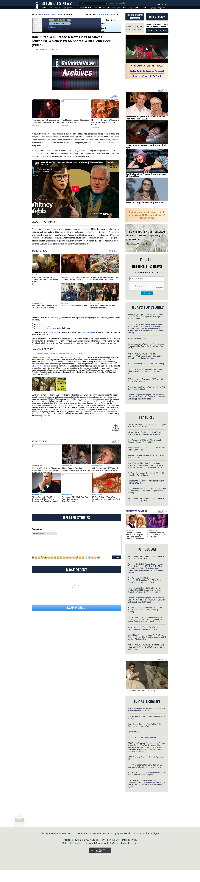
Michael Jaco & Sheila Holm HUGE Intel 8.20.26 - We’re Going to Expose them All (144, 433)
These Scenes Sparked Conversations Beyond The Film (76, 469)
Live (119, 8)
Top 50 (131, 8)
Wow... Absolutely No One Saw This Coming (146, 364)
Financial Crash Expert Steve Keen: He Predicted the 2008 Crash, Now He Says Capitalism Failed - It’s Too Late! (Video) (144, 590)
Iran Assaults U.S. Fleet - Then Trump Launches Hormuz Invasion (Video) (143, 628)
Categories (160, 8)
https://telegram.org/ (157, 236)
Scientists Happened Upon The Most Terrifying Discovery (104, 278)
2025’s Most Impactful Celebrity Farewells (145, 202)
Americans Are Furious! (137, 338)
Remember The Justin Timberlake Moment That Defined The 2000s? (145, 117)
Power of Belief (85, 8)
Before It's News (56, 3)
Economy (53, 8)
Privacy (87, 833)
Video (125, 8)
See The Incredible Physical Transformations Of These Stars (146, 175)
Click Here (53, 332)
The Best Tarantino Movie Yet (74, 306)
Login (158, 4)
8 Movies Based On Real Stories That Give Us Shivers (157, 535)
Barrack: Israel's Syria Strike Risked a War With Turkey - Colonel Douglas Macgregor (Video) (145, 610)
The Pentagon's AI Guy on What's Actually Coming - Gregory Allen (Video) (145, 441)
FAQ (70, 833)
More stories (65, 29)
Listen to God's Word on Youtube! (147, 71)
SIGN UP (135, 272)
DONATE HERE (135, 18)
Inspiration (112, 8)
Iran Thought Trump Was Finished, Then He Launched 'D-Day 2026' (146, 499)
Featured (44, 8)
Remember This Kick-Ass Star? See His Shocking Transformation (76, 499)
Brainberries (37, 275)
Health (61, 8)
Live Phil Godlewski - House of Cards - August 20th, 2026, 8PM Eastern (147, 426)
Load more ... (76, 608)
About (44, 833)
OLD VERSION (157, 17)
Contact (78, 833)
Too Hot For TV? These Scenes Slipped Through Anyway (75, 278)
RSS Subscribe (141, 833)
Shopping (151, 8)
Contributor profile (54, 29)
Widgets (155, 833)
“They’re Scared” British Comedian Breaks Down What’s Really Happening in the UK (145, 766)
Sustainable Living (99, 8)
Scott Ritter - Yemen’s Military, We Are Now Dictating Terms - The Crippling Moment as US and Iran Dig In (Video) (147, 637)
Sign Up (164, 4)
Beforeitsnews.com (51, 14)
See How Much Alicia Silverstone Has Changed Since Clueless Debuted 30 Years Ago (46, 470)
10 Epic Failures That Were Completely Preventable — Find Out (106, 499)
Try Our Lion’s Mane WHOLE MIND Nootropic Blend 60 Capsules (58, 353)
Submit (147, 293)
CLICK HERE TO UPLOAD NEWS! (157, 31)
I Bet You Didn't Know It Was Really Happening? (102, 307)
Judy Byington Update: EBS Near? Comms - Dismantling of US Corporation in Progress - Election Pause (146, 317)
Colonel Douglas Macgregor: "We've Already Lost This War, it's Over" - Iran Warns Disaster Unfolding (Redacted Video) (146, 397)
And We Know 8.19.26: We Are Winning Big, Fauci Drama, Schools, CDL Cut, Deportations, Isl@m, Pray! (147, 647)
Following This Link (42, 416)
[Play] (147, 49)
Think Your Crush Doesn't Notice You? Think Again (146, 146)
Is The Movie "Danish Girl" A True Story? (141, 691)
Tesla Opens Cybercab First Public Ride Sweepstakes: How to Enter (144, 725)
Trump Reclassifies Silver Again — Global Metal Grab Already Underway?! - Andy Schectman (145, 371)
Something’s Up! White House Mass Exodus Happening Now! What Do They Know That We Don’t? (146, 346)
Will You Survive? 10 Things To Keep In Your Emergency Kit (105, 469)
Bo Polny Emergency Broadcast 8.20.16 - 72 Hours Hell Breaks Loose (146, 474)
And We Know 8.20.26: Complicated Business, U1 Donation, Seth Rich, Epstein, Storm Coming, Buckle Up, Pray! (145, 356)
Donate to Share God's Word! (147, 76)
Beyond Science (71, 8)
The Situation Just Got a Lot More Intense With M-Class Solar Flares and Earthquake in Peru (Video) (147, 491)
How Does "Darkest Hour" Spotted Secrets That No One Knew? (45, 279)
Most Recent (141, 8)
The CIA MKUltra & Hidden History (142, 737)
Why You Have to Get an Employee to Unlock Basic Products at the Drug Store (146, 774)
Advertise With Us (57, 833)
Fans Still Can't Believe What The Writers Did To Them (44, 307)
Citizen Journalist (87, 332)
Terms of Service (101, 833)
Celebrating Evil (134, 732)
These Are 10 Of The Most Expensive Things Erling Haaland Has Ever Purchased (45, 499)
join (43, 324)
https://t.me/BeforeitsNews (138, 244)
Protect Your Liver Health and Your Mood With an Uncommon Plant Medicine (146, 710)
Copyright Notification (121, 833)
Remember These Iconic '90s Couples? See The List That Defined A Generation (135, 536)
